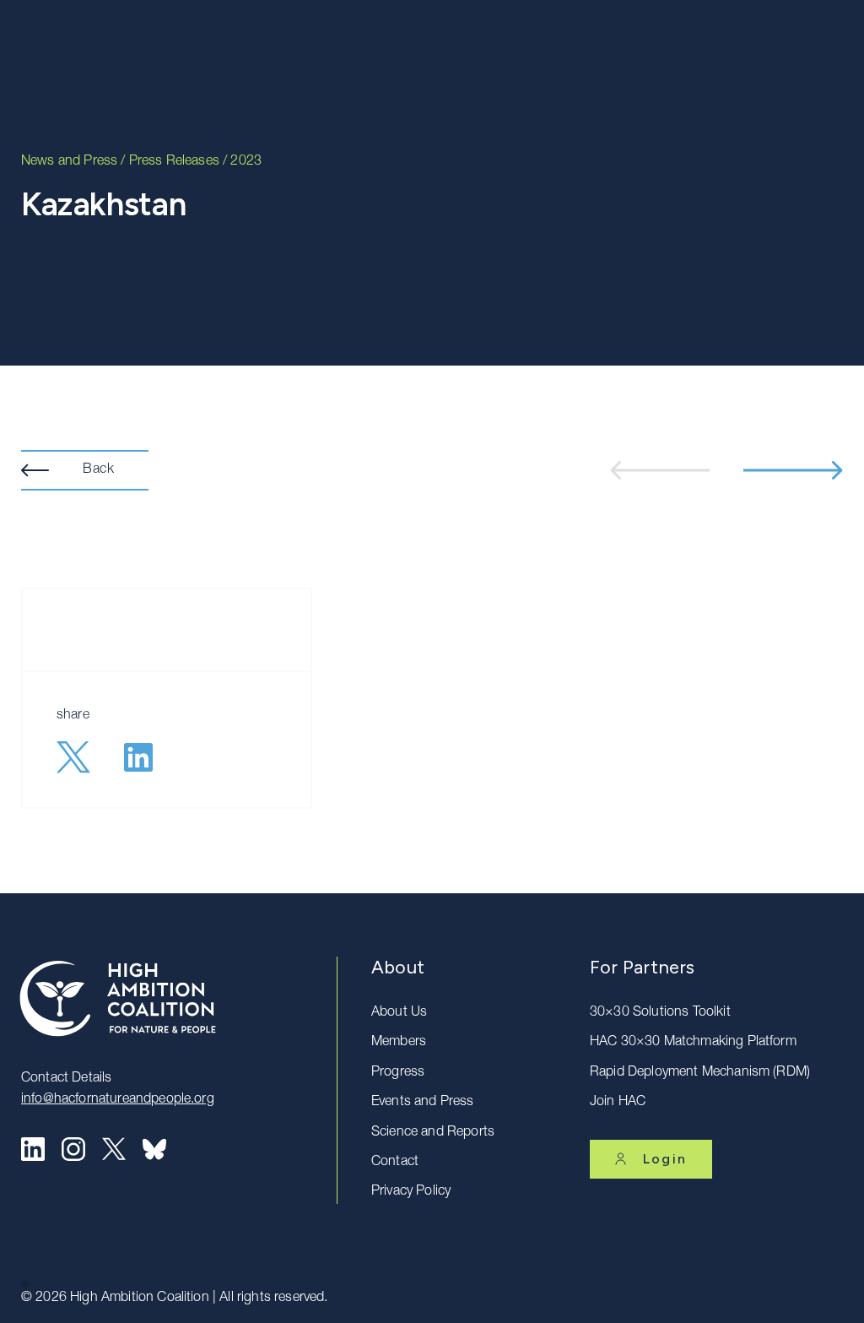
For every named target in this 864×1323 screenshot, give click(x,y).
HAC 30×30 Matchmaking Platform (693, 1042)
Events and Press (422, 1102)
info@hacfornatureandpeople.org (117, 1100)
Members (398, 1042)
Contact (394, 1162)
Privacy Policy (411, 1192)
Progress (397, 1073)
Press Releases (174, 162)
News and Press (69, 162)
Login (665, 1159)
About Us (399, 1013)
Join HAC (617, 1102)
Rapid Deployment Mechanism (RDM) (700, 1073)
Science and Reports (432, 1133)
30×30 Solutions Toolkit (660, 1013)
